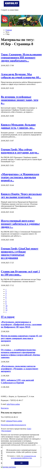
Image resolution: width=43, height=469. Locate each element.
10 (6, 306)
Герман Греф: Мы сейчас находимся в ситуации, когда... (20, 151)
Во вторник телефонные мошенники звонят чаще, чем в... (19, 100)
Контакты (5, 408)
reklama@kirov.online (14, 421)
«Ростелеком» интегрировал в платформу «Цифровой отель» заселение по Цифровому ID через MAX (21, 324)
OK (21, 463)
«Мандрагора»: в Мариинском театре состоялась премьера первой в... (20, 177)
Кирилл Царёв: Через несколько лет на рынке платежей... (21, 196)
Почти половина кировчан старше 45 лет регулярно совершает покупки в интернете (21, 338)
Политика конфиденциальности (13, 425)
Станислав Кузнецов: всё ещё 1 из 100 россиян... (20, 273)
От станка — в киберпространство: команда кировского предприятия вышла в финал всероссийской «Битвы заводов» (20, 354)
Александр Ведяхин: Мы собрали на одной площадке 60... (21, 76)
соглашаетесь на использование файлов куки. (23, 457)
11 (6, 308)
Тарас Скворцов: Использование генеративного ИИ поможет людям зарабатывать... (21, 57)
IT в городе (8, 316)
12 (6, 310)
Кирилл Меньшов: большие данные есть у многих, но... (18, 126)
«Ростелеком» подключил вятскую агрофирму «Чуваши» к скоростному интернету (19, 368)
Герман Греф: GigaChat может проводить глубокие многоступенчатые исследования (19, 253)
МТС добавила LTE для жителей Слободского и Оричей (17, 381)
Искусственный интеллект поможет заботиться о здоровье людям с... (20, 223)
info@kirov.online (13, 404)
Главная (9, 30)
